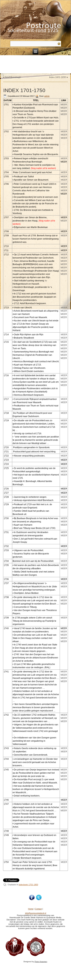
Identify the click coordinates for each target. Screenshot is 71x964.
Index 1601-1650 (57, 77)
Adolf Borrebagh (13, 77)
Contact (38, 909)
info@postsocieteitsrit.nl (35, 913)
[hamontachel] (15, 956)
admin (47, 96)
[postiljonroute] (32, 897)
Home (30, 909)
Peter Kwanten (41, 962)
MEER (64, 104)
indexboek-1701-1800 (28, 884)
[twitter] (39, 897)
